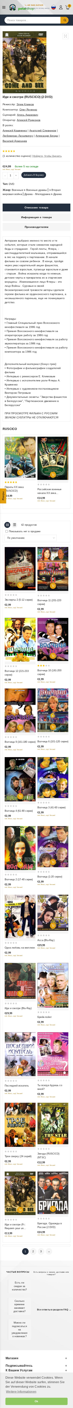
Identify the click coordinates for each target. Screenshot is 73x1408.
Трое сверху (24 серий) (18, 1156)
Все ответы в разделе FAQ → (54, 1309)
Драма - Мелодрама (37, 194)
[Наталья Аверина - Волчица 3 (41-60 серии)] (52, 777)
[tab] (36, 207)
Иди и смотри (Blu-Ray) (18, 1008)
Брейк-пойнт (44, 1017)
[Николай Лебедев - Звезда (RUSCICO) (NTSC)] (52, 1123)
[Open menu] (5, 7)
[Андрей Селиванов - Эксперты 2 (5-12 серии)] (20, 568)
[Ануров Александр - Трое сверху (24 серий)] (20, 1125)
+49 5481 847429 (35, 5)
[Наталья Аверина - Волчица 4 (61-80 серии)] (20, 779)
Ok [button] (36, 1401)
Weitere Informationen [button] (21, 1391)
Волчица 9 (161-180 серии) (20, 741)
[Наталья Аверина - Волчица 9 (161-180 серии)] (20, 710)
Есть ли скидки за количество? (19, 1286)
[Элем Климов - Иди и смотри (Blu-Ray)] (20, 981)
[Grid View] (7, 525)
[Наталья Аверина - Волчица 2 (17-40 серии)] (20, 848)
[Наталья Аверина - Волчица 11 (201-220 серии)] (52, 569)
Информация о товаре (36, 217)
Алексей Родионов (28, 120)
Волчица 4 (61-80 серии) (19, 810)
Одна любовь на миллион (20, 947)
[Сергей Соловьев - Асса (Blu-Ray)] (52, 913)
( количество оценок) (17, 155)
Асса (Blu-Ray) (45, 940)
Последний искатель (17, 1085)
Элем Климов (25, 104)
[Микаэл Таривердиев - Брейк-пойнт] (52, 985)
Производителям (36, 226)
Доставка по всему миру (38, 8)
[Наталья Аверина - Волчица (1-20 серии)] (52, 846)
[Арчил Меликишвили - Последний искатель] (20, 1054)
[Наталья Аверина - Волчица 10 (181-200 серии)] (52, 639)
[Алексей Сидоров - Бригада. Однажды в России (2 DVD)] (52, 1193)
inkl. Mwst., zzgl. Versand (11, 169)
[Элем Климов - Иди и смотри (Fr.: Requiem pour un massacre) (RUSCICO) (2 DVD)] (20, 1193)
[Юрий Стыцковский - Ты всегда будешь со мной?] (52, 1054)
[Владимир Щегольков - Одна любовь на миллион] (20, 916)
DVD (11, 183)
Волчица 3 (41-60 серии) (51, 807)
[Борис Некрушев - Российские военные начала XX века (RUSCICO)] (52, 458)
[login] (61, 7)
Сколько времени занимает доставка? (19, 1306)
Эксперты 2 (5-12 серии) (19, 599)
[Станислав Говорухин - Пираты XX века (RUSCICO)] (20, 457)
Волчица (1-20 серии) (49, 876)
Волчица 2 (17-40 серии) (19, 879)
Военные (17, 189)
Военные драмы (36, 189)
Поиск (64, 20)
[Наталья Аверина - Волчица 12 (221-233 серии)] (20, 640)
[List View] (14, 525)
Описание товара (36, 207)
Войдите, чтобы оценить (47, 156)
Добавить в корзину (34, 175)
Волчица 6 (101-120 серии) (52, 741)
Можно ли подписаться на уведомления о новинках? (19, 1329)
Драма (57, 194)
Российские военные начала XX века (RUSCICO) (49, 493)
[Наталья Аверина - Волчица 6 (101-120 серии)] (52, 710)
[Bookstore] (22, 7)
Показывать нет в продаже (25, 531)
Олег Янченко (28, 109)
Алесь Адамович (27, 114)
